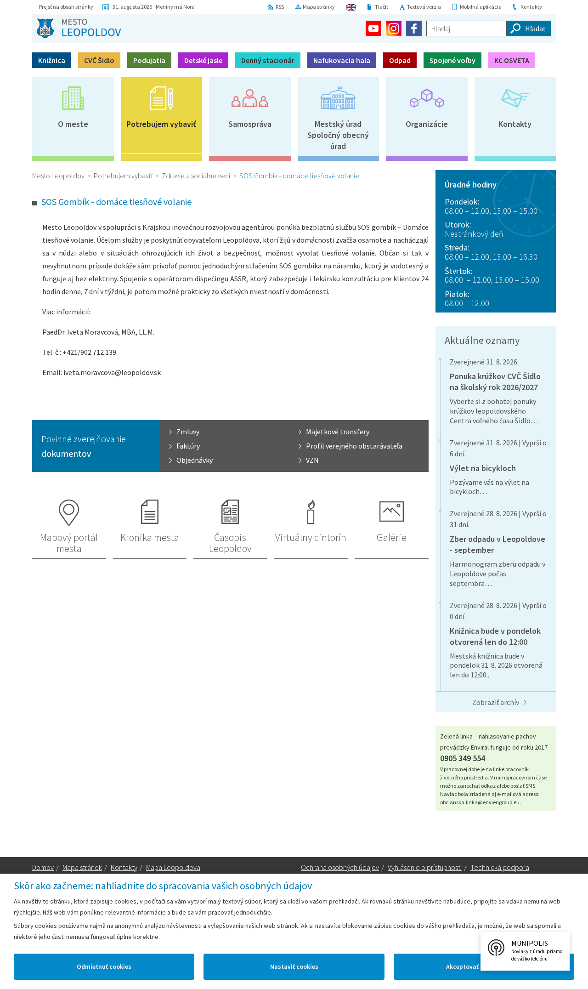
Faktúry (188, 445)
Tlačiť (381, 6)
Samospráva (249, 124)
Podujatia (149, 60)
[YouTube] (373, 28)
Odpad (400, 60)
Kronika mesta (149, 537)
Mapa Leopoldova (173, 867)
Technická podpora (499, 867)
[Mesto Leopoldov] (79, 28)
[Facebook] (414, 28)
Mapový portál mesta (69, 543)
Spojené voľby (452, 60)
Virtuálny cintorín (310, 537)
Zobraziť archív (495, 702)
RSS (280, 6)
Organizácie (427, 124)
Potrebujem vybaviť (161, 124)
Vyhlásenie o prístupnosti (425, 867)
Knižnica (51, 60)
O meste (73, 124)
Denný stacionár (267, 60)
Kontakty (531, 6)
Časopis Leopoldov (230, 543)
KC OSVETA (511, 60)
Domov (43, 867)
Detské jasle (203, 60)
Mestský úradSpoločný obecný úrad (338, 135)
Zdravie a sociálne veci (196, 175)
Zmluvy (187, 431)
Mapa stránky (319, 6)
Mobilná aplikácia (481, 6)
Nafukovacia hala (341, 60)
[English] (351, 7)
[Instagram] (393, 28)
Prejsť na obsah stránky (66, 6)
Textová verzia (424, 6)
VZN (312, 460)
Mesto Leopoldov (58, 175)
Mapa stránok (82, 867)
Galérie (392, 537)
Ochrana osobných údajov (340, 867)
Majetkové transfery (337, 431)
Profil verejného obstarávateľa (354, 445)
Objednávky (194, 460)
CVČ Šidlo (99, 60)
